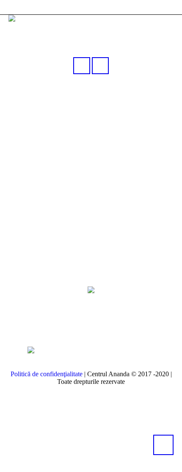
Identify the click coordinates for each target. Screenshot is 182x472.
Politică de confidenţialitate (47, 374)
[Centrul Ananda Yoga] (91, 289)
